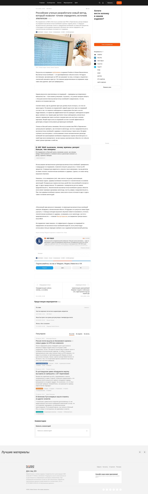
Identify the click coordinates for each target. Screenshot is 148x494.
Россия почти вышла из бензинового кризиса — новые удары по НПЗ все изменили (54, 342)
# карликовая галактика (50, 411)
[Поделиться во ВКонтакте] (29, 24)
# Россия (49, 365)
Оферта (99, 467)
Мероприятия (68, 2)
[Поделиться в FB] (29, 13)
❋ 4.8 (50, 18)
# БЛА (56, 363)
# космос (60, 411)
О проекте (112, 467)
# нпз (43, 365)
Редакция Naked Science (53, 326)
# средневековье (40, 390)
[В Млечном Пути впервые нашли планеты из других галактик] (82, 402)
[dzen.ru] (113, 489)
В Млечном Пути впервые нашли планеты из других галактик (52, 398)
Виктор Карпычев (62, 216)
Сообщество (51, 2)
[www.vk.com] (107, 489)
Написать (110, 2)
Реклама (118, 467)
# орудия (52, 388)
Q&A (76, 2)
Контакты (105, 467)
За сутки (71, 334)
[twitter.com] (103, 489)
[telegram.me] (117, 489)
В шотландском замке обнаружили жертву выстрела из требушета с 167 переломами (52, 373)
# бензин (51, 363)
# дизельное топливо (65, 363)
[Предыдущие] (140, 452)
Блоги (59, 2)
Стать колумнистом (107, 44)
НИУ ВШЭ (48, 8)
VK (80, 267)
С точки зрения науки (41, 363)
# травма (49, 390)
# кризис (38, 365)
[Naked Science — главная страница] (32, 2)
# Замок (46, 388)
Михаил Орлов (50, 320)
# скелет (66, 388)
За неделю (79, 334)
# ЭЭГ (63, 32)
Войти (119, 2)
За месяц (86, 334)
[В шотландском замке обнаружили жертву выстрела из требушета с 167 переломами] (82, 377)
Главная (42, 2)
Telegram (44, 267)
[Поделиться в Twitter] (29, 17)
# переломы (59, 388)
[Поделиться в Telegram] (29, 20)
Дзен (62, 267)
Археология (39, 388)
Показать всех (107, 87)
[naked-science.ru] (120, 489)
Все (59, 302)
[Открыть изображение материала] (62, 50)
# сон (50, 32)
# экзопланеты (40, 413)
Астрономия (39, 411)
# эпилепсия (57, 32)
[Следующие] (144, 452)
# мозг (46, 32)
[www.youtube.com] (110, 489)
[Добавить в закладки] (29, 9)
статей (86, 238)
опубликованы (56, 72)
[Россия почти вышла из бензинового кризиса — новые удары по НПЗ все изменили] (82, 346)
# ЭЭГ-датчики (70, 32)
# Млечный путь (68, 411)
